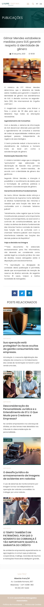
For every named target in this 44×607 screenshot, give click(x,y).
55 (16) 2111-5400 (22, 588)
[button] (28, 4)
